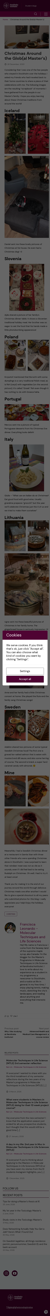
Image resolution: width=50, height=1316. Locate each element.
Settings (25, 671)
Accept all (25, 679)
